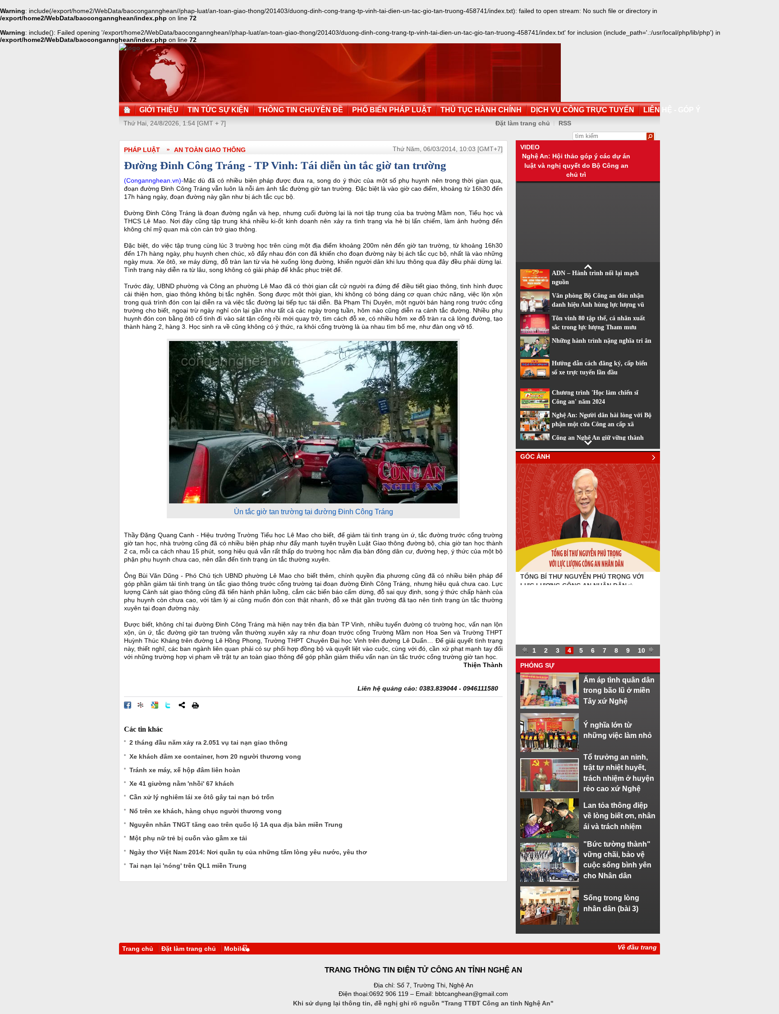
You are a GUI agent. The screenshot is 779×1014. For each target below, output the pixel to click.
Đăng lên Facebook (127, 705)
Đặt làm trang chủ (522, 123)
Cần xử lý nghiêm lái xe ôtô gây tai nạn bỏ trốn (201, 797)
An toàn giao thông (210, 149)
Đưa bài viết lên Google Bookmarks (154, 705)
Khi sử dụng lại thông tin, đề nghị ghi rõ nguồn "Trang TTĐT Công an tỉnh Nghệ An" (423, 1003)
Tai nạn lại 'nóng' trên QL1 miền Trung (188, 865)
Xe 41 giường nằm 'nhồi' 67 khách (181, 783)
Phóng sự (537, 665)
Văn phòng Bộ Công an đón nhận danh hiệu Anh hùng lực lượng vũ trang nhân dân (598, 305)
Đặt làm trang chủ (188, 948)
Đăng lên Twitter (168, 705)
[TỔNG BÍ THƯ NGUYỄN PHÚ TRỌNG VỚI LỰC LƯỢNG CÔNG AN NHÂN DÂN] (588, 569)
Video (530, 147)
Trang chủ (137, 948)
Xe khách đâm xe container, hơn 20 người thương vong (215, 756)
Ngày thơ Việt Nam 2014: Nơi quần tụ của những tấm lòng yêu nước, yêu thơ (248, 852)
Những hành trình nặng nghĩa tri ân (601, 340)
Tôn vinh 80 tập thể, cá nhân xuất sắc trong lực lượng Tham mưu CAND (598, 327)
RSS (565, 123)
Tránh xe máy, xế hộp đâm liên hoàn (184, 770)
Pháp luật (142, 149)
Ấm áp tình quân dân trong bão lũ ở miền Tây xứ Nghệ (619, 690)
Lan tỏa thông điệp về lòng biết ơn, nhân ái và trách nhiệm (619, 816)
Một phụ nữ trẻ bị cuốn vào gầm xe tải (188, 838)
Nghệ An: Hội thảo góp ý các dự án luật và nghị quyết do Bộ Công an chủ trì (576, 165)
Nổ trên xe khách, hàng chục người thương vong (205, 811)
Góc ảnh (535, 456)
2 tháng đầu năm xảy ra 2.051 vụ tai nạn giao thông (208, 742)
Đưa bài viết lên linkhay (141, 705)
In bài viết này (195, 705)
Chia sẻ (181, 705)
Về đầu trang (637, 947)
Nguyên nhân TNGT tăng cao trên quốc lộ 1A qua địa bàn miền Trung (236, 824)
